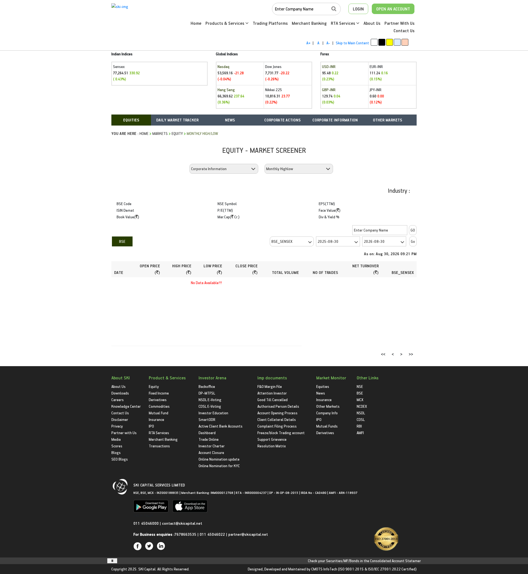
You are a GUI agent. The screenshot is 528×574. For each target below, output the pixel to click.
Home (196, 23)
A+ (308, 42)
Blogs (116, 452)
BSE (122, 241)
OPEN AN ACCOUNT (393, 9)
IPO (151, 426)
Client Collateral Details (276, 419)
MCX (360, 399)
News (320, 393)
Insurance (156, 419)
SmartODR (207, 419)
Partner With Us (399, 23)
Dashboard (207, 432)
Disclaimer (119, 419)
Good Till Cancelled (272, 399)
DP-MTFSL (207, 393)
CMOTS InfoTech (324, 569)
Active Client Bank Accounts (221, 426)
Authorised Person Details (278, 406)
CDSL (361, 419)
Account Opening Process (277, 412)
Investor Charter (212, 445)
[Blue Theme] (397, 42)
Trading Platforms (270, 23)
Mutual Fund (158, 412)
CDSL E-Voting (210, 406)
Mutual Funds (327, 426)
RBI (359, 426)
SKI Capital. (147, 569)
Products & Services (225, 23)
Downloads (120, 393)
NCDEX (362, 406)
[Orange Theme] (405, 42)
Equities (322, 386)
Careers (117, 399)
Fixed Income (159, 393)
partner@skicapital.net (248, 534)
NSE (360, 386)
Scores (116, 445)
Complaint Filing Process (277, 426)
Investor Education (213, 412)
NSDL (361, 412)
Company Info (327, 412)
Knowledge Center (126, 406)
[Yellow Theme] (389, 42)
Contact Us (404, 30)
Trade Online (209, 439)
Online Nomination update (219, 459)
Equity (177, 133)
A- (328, 42)
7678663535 (185, 534)
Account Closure (211, 452)
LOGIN (358, 9)
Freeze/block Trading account (281, 432)
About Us (372, 23)
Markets (160, 133)
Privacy (117, 426)
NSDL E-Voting (210, 399)
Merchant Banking (309, 23)
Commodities (159, 406)
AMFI (360, 432)
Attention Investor (272, 393)
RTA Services (343, 23)
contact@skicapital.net (182, 523)
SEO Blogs (119, 459)
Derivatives (158, 399)
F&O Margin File (269, 386)
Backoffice (207, 386)
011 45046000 (146, 523)
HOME (143, 133)
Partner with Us (124, 432)
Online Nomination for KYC (219, 465)
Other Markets (328, 406)
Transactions (159, 445)
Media (116, 439)
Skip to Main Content (352, 42)
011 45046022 (213, 534)
